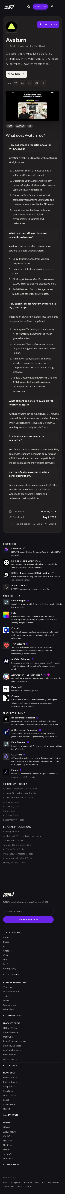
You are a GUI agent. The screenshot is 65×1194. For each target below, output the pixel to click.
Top (43, 1182)
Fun (5, 959)
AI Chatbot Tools (11, 802)
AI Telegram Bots (11, 831)
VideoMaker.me (10, 1032)
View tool (14, 74)
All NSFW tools (11, 1164)
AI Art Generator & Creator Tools (19, 797)
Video (6, 937)
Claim (39, 523)
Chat (5, 955)
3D (30, 126)
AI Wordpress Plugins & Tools (17, 858)
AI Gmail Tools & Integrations (17, 844)
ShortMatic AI (10, 1077)
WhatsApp (8, 1009)
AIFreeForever (10, 1059)
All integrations (12, 1015)
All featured (10, 1065)
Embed (52, 523)
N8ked (6, 1127)
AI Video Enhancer (12, 1050)
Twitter (7, 996)
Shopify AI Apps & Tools (14, 862)
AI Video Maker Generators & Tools (20, 788)
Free (9, 126)
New (37, 1182)
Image (6, 941)
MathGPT (8, 1036)
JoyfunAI (7, 1154)
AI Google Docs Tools (13, 849)
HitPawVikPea (10, 1027)
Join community (26, 919)
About (5, 1182)
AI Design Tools (10, 815)
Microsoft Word (11, 991)
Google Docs (9, 1004)
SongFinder (8, 1091)
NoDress (7, 1140)
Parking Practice (11, 1082)
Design (6, 964)
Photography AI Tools (13, 819)
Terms (29, 1186)
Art (4, 946)
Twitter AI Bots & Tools (14, 840)
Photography (9, 968)
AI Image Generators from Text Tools (20, 793)
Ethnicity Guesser (12, 1045)
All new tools (10, 1115)
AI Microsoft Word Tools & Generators (22, 836)
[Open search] (29, 7)
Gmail (6, 1000)
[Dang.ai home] (9, 6)
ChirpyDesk (9, 1086)
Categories (16, 1182)
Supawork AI (9, 1054)
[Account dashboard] (52, 7)
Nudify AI (7, 1145)
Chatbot (7, 950)
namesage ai (9, 1104)
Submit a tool (8, 1186)
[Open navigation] (59, 7)
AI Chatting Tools (11, 806)
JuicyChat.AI (9, 1131)
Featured (28, 1182)
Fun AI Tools (9, 810)
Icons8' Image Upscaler (14, 1041)
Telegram (7, 987)
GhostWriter (9, 1095)
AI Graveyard (53, 1182)
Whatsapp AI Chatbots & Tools (18, 853)
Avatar (20, 126)
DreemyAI (8, 1158)
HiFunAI (7, 1149)
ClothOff (7, 1136)
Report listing (23, 523)
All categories (11, 974)
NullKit (6, 1108)
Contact (20, 1186)
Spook (6, 1099)
